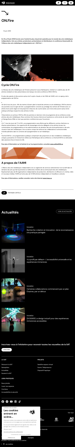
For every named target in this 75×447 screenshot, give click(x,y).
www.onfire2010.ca (56, 144)
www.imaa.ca (47, 178)
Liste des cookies (7, 444)
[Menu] (71, 3)
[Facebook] (3, 401)
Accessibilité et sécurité (9, 392)
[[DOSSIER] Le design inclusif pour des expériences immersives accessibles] (37, 319)
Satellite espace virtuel (45, 364)
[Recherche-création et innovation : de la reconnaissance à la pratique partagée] (37, 231)
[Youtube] (11, 401)
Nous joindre (5, 383)
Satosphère (5, 367)
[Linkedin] (15, 401)
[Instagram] (7, 401)
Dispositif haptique (44, 370)
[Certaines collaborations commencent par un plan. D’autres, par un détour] (37, 290)
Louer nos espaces (7, 386)
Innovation (30, 227)
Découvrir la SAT (6, 364)
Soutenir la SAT (6, 373)
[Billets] (58, 3)
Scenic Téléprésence (44, 367)
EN (65, 3)
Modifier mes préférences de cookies (13, 440)
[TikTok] (19, 401)
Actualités (4, 370)
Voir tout (71, 413)
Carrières (4, 389)
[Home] (8, 2)
